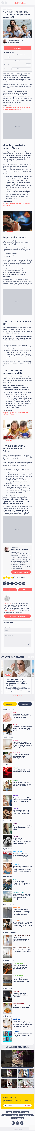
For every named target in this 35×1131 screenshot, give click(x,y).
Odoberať (27, 1105)
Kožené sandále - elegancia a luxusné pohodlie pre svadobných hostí (22, 756)
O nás (9, 1112)
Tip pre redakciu (17, 1118)
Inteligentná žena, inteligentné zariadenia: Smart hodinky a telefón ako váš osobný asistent (22, 840)
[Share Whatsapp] (8, 583)
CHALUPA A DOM (18, 963)
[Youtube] (17, 1123)
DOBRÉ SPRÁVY (17, 852)
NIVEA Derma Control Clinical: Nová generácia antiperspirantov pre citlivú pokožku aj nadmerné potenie (22, 868)
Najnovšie (25, 704)
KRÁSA (15, 712)
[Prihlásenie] (2, 2)
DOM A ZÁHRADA (18, 892)
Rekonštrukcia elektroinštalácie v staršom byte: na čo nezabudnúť (21, 939)
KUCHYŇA (16, 991)
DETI (14, 880)
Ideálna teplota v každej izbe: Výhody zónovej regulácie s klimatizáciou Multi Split (22, 979)
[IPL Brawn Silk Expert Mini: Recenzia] (26, 1083)
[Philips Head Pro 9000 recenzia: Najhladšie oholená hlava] (26, 1073)
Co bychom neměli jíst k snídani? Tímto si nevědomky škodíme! (15, 413)
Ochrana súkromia (26, 1115)
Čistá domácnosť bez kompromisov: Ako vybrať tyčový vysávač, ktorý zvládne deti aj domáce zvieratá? (22, 1024)
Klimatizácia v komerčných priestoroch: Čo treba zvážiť (22, 950)
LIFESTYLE (9, 9)
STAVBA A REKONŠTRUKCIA (21, 935)
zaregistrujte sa (9, 610)
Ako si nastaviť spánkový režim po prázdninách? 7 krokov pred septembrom (21, 812)
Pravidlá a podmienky (10, 1115)
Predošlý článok (9, 590)
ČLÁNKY (15, 824)
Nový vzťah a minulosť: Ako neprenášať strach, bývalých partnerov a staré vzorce (22, 799)
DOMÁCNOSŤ (17, 907)
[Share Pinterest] (16, 583)
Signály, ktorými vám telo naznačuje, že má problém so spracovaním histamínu (22, 784)
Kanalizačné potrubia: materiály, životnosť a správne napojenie (20, 967)
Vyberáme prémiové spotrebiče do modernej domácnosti (20, 995)
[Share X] (12, 583)
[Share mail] (23, 583)
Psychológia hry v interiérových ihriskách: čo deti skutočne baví (21, 883)
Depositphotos (9, 231)
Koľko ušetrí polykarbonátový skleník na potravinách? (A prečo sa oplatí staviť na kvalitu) (22, 896)
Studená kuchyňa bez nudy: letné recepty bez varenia (22, 1006)
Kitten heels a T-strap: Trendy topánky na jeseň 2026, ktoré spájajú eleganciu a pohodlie (22, 728)
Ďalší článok (25, 590)
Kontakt (16, 1112)
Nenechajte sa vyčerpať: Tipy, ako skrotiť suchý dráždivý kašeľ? (22, 827)
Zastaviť (17, 61)
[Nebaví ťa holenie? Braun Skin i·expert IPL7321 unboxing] (9, 1083)
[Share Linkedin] (19, 583)
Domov (4, 9)
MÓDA (15, 724)
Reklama (25, 1112)
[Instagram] (13, 1123)
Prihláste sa (7, 603)
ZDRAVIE (15, 768)
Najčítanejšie (10, 704)
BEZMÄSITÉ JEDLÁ (18, 1004)
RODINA (15, 808)
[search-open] (6, 2)
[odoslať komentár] (29, 644)
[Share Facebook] (4, 583)
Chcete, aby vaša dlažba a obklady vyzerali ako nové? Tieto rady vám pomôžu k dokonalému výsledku (21, 912)
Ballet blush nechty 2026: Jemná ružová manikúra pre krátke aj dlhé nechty (22, 715)
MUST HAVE (16, 752)
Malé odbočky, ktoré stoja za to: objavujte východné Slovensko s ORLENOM (22, 855)
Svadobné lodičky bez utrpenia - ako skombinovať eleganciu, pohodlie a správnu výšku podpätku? (22, 744)
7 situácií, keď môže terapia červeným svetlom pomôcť (22, 770)
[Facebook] (22, 1123)
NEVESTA (15, 740)
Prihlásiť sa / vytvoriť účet (17, 616)
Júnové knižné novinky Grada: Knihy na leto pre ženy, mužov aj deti (22, 1035)
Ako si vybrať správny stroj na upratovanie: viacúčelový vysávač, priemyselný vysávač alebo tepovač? (22, 924)
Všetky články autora (21, 572)
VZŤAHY (15, 796)
